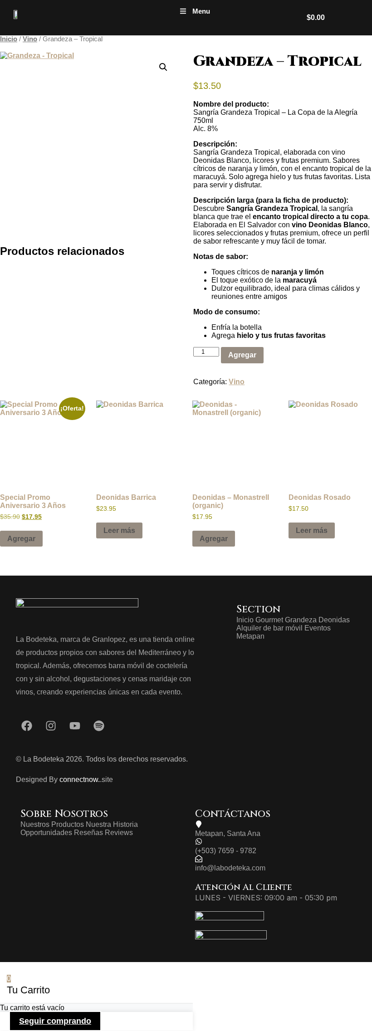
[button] (194, 11)
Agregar (242, 355)
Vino (30, 39)
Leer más (119, 530)
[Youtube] (75, 726)
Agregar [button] (21, 538)
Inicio (8, 39)
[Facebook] (27, 726)
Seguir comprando (55, 1021)
